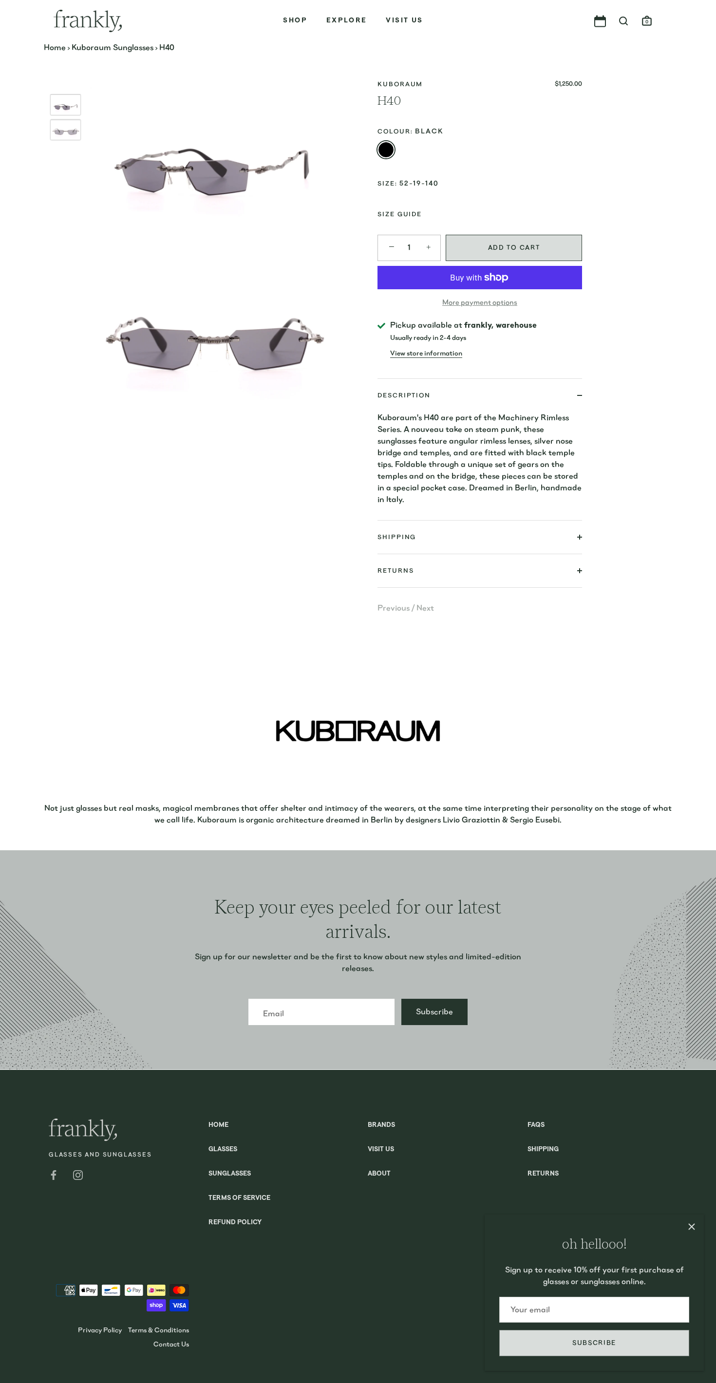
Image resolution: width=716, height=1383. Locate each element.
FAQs (536, 1125)
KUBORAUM (400, 84)
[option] (65, 106)
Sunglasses (229, 1174)
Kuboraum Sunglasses (112, 47)
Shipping (543, 1149)
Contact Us (171, 1344)
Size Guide (399, 214)
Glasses (222, 1149)
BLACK (386, 149)
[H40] (65, 104)
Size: (387, 183)
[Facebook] (53, 1174)
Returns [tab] (395, 570)
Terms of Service (239, 1198)
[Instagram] (78, 1174)
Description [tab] (404, 395)
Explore (346, 21)
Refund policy (235, 1222)
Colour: (410, 131)
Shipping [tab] (396, 537)
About (379, 1174)
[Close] (691, 1226)
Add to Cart (514, 247)
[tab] (479, 466)
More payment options (479, 302)
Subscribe (594, 1342)
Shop (295, 21)
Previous (394, 608)
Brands (381, 1125)
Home (55, 47)
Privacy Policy (100, 1330)
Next (425, 608)
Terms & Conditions (158, 1330)
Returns (543, 1174)
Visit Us (404, 21)
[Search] (623, 21)
